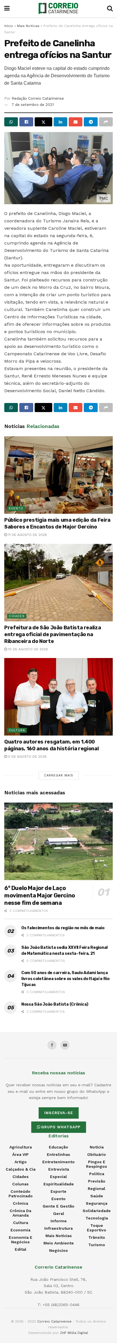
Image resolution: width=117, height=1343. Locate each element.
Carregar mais (58, 775)
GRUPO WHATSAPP (60, 1127)
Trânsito (96, 1237)
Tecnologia (96, 1218)
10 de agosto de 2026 (27, 649)
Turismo (96, 1244)
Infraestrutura (58, 1228)
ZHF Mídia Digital (74, 1333)
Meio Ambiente (58, 1243)
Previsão (96, 1181)
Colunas (20, 1184)
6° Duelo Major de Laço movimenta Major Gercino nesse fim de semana (39, 895)
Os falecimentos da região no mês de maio (63, 928)
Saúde (96, 1196)
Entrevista (58, 1169)
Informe (59, 1221)
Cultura (17, 730)
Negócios (58, 1250)
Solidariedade (97, 1210)
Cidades (17, 616)
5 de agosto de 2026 (27, 757)
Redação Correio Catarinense (38, 98)
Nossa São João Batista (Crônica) (54, 1004)
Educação (58, 1147)
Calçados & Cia (20, 1169)
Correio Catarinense (54, 1321)
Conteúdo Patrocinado (21, 1193)
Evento (16, 508)
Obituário (96, 1154)
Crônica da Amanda (20, 1212)
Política (96, 1173)
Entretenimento (58, 1162)
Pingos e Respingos (96, 1164)
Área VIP (20, 1154)
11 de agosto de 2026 (27, 535)
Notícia (97, 1147)
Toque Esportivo (96, 1227)
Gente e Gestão (58, 1206)
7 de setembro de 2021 (33, 105)
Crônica (20, 1203)
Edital (20, 1249)
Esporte (58, 1191)
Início (8, 26)
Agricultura (20, 1147)
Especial (58, 1176)
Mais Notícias (28, 26)
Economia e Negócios (20, 1239)
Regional (96, 1188)
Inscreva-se (58, 1113)
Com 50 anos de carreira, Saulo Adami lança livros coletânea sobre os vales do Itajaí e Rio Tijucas (65, 978)
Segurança (96, 1203)
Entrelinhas (58, 1154)
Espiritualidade (58, 1184)
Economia (20, 1230)
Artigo (20, 1162)
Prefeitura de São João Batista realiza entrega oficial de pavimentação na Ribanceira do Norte (52, 634)
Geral (58, 1213)
